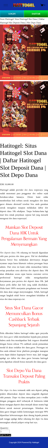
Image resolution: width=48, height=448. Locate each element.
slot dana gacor (6, 336)
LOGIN (12, 14)
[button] (5, 435)
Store (2, 19)
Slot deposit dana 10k (10, 252)
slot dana (28, 190)
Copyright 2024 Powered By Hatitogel (24, 442)
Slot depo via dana (8, 390)
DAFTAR (36, 14)
